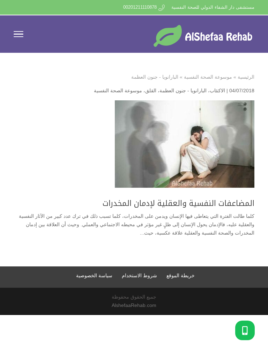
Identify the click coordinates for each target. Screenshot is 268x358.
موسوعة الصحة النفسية (208, 77)
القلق (150, 90)
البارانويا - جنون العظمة (183, 90)
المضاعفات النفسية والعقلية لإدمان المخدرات (178, 203)
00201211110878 (140, 7)
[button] (245, 330)
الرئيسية (246, 77)
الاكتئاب (217, 90)
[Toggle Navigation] (18, 35)
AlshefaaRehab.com (134, 305)
